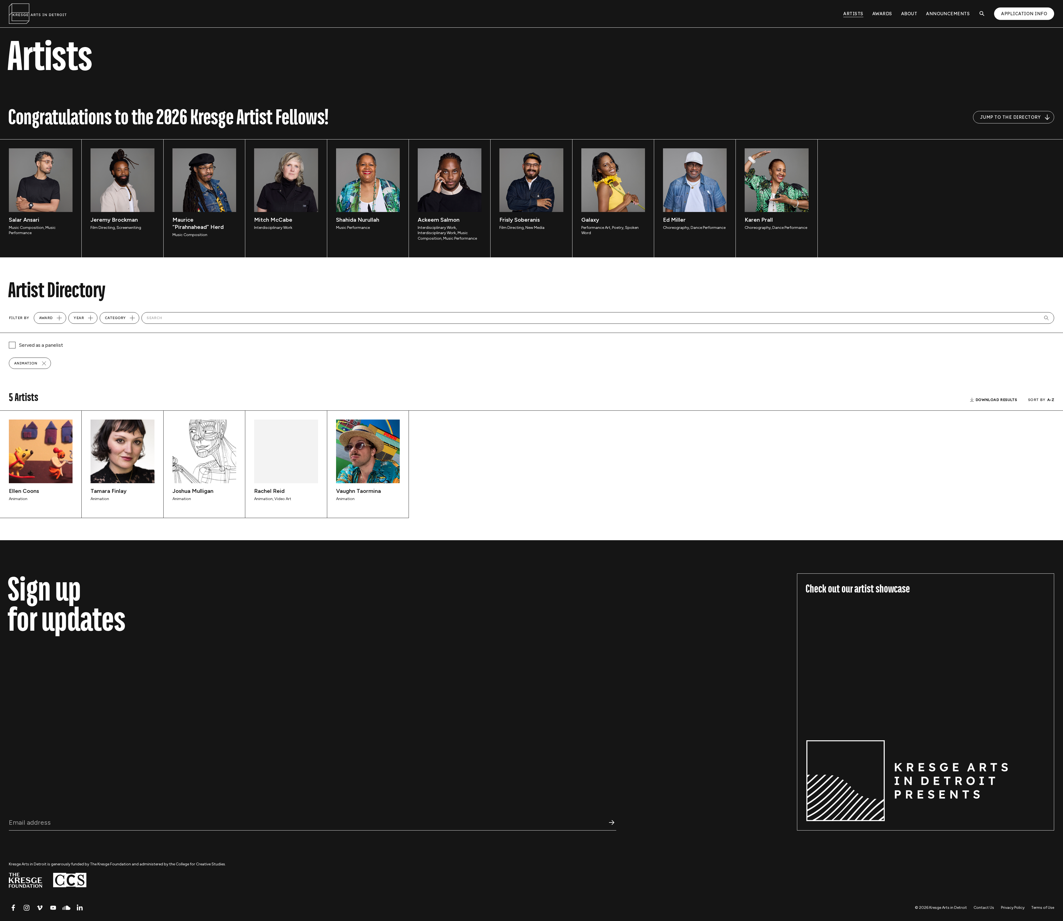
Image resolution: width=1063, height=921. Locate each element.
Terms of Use (1042, 907)
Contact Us (984, 907)
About (909, 13)
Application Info (1024, 13)
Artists (853, 13)
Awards (882, 13)
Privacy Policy (1013, 907)
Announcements (948, 13)
